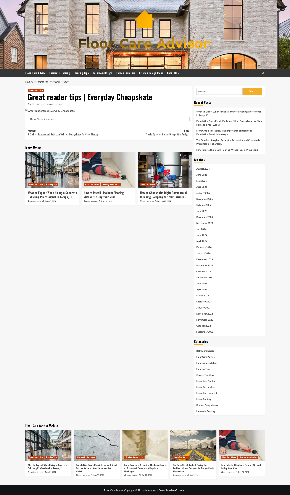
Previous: (63, 132)
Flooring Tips (81, 73)
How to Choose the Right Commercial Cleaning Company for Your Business (163, 194)
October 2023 (203, 271)
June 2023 (201, 283)
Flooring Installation (110, 184)
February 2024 (204, 247)
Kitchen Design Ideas (151, 73)
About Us (172, 73)
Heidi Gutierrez (36, 104)
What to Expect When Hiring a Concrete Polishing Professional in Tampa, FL (52, 194)
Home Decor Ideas (205, 387)
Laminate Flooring (59, 73)
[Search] (263, 73)
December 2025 (204, 199)
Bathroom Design (102, 73)
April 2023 (201, 289)
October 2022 (203, 325)
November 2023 (204, 265)
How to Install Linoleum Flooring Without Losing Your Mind (104, 194)
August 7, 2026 (50, 201)
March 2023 (202, 295)
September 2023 (204, 277)
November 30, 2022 (54, 104)
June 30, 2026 (98, 475)
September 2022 (204, 331)
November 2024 (204, 223)
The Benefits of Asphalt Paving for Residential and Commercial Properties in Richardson (228, 142)
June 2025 (201, 211)
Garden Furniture (125, 73)
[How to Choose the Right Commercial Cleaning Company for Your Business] (165, 170)
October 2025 (203, 205)
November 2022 (204, 319)
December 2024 (204, 217)
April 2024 (201, 241)
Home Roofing (203, 399)
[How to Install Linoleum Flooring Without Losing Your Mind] (108, 170)
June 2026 (201, 174)
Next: (168, 132)
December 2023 (204, 259)
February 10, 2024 (164, 201)
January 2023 (203, 307)
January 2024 (203, 253)
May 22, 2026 (147, 475)
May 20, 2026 (106, 201)
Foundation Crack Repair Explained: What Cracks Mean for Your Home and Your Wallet (229, 123)
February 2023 (204, 301)
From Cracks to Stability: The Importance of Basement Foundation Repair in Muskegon (224, 132)
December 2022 (204, 313)
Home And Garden (206, 381)
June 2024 (201, 235)
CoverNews (165, 490)
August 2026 (203, 168)
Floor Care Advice (35, 73)
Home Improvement (206, 393)
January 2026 (203, 192)
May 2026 (201, 180)
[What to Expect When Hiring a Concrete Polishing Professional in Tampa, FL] (52, 170)
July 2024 (201, 229)
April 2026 (201, 186)
